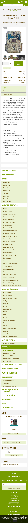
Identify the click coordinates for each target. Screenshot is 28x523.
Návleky (5, 312)
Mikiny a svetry (7, 309)
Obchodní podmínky (14, 500)
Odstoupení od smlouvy (14, 503)
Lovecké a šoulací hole (9, 228)
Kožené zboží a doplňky (10, 336)
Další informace (22, 518)
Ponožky (5, 317)
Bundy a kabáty (7, 292)
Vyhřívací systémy (8, 277)
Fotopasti (6, 347)
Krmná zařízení (7, 225)
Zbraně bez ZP (7, 377)
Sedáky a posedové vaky (10, 263)
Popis (4, 88)
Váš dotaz (6, 91)
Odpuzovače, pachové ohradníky (12, 239)
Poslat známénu (7, 94)
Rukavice (5, 331)
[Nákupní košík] (26, 2)
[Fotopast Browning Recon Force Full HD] (14, 42)
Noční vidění (6, 190)
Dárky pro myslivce (8, 219)
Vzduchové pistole (8, 380)
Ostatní (5, 334)
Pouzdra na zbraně (8, 250)
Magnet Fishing (8, 408)
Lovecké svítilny (8, 340)
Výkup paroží (7, 399)
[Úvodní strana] (5, 2)
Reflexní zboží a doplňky (12, 365)
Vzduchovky (6, 383)
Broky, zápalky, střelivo (9, 386)
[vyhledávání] (23, 2)
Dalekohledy (6, 182)
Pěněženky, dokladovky (9, 241)
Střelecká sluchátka (8, 269)
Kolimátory (6, 188)
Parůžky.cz (6, 403)
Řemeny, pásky (7, 258)
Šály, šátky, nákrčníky (9, 320)
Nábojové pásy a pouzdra (10, 236)
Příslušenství (7, 201)
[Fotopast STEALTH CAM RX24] (14, 422)
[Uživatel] (19, 2)
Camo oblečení (7, 295)
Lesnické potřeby (9, 395)
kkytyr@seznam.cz (14, 514)
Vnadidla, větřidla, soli (9, 274)
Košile (5, 306)
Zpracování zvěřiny (8, 283)
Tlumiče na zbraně (9, 373)
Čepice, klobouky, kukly (9, 328)
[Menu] (1, 2)
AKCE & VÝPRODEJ (8, 175)
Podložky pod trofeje (9, 244)
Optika (4, 179)
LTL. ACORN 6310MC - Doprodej (11, 442)
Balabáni (5, 208)
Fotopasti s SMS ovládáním (11, 358)
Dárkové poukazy (9, 171)
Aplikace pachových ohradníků (10, 390)
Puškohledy (6, 185)
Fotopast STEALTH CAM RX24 (14, 416)
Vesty (5, 325)
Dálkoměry (6, 196)
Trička (5, 323)
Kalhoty (5, 303)
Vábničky (5, 272)
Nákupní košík (14, 498)
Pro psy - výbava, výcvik (9, 255)
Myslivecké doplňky (10, 205)
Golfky (5, 301)
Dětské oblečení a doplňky (10, 298)
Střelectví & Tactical (10, 369)
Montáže (5, 199)
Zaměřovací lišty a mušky (10, 280)
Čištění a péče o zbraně (9, 217)
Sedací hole (6, 261)
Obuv (4, 314)
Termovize (6, 193)
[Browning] (23, 74)
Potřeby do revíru (8, 247)
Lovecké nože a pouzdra (10, 230)
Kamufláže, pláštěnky (9, 222)
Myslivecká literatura (9, 233)
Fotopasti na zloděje (9, 353)
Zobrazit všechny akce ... (14, 433)
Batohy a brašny (7, 211)
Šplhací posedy (7, 266)
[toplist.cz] (14, 473)
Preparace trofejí (8, 252)
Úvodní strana (14, 495)
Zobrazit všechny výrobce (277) (10, 464)
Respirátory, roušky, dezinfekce (12, 285)
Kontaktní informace (14, 502)
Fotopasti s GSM (8, 356)
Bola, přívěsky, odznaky (9, 214)
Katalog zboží (14, 497)
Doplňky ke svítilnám (9, 343)
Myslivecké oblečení (10, 289)
